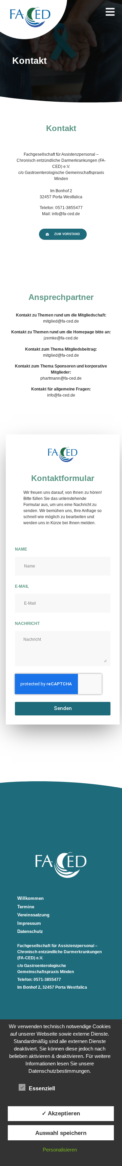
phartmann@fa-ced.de (61, 378)
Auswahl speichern (60, 1133)
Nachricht (27, 623)
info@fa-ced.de (61, 395)
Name (21, 549)
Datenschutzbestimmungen (58, 1071)
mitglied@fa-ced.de (61, 321)
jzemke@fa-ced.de (61, 338)
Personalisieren (60, 1149)
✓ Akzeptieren (61, 1113)
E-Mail (22, 586)
